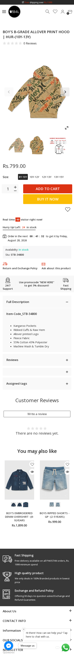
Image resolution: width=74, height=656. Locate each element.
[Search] (48, 11)
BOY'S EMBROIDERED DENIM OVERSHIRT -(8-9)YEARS (19, 516)
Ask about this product (56, 268)
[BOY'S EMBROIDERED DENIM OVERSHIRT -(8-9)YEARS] (19, 480)
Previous (8, 91)
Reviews (12, 360)
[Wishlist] (55, 11)
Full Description (17, 302)
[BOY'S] (16, 145)
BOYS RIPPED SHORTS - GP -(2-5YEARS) (55, 514)
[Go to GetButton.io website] (8, 652)
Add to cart (48, 188)
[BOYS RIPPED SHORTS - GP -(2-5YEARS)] (54, 480)
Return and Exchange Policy (20, 268)
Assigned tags (16, 383)
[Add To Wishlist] (67, 209)
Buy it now (48, 199)
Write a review (37, 414)
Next (65, 91)
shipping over (38, 2)
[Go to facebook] (8, 645)
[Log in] (62, 11)
